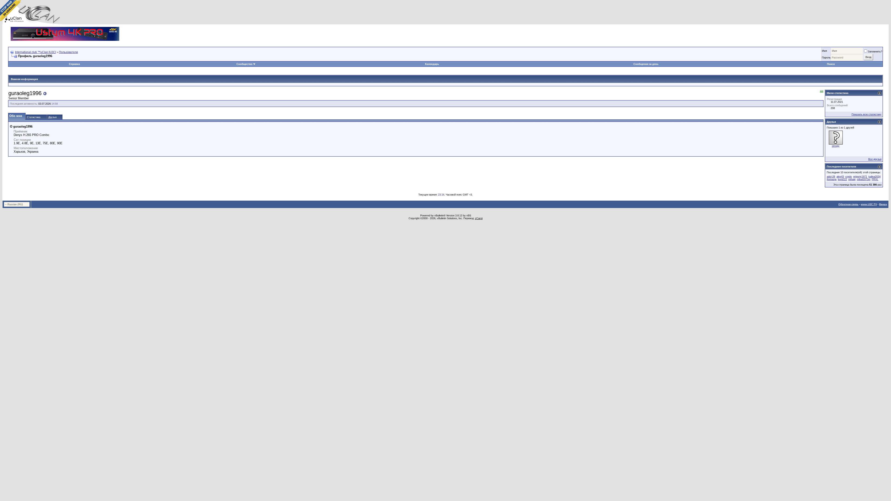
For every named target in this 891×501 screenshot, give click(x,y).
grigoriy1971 (860, 176)
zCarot (479, 218)
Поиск (831, 64)
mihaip (851, 179)
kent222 (842, 179)
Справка (74, 64)
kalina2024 (874, 176)
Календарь (432, 64)
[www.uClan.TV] (65, 28)
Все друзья (874, 159)
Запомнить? (875, 51)
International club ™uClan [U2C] (35, 52)
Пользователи (68, 52)
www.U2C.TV (869, 204)
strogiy (835, 146)
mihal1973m (863, 179)
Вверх (883, 204)
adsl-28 (831, 176)
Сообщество (244, 64)
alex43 (840, 176)
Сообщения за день (646, 64)
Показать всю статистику (866, 114)
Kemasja (831, 179)
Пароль (826, 57)
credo (848, 176)
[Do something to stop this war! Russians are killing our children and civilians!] (10, 10)
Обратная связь (848, 204)
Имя (824, 50)
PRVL (875, 179)
